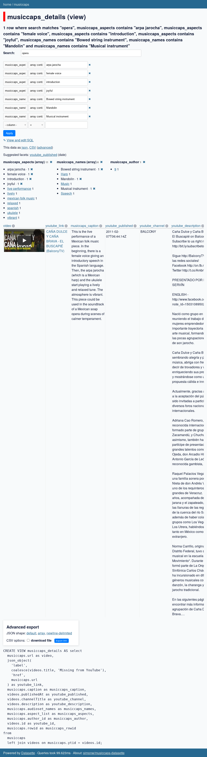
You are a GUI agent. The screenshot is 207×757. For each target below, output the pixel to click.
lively (11, 193)
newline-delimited (59, 633)
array (41, 633)
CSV (32, 147)
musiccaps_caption (84, 225)
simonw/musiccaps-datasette (104, 753)
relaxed (12, 203)
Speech (66, 193)
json (25, 147)
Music (65, 183)
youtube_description (186, 225)
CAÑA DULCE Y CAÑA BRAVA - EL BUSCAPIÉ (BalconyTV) (57, 241)
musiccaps (21, 4)
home (7, 4)
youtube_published (43, 154)
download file (41, 640)
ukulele (12, 212)
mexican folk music (21, 198)
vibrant (12, 217)
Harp (64, 174)
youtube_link (54, 225)
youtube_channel (152, 225)
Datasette (28, 753)
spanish (13, 208)
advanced (45, 147)
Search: (9, 53)
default (31, 633)
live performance (19, 188)
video (7, 225)
